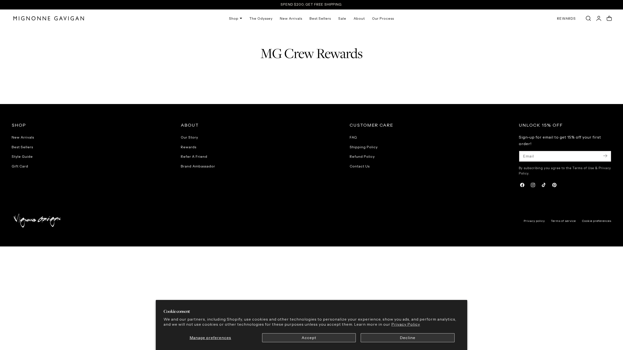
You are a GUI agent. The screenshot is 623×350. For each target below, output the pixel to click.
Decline (407, 337)
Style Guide (22, 156)
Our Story (189, 137)
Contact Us (360, 166)
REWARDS (566, 18)
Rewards (188, 147)
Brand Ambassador (198, 166)
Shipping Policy (364, 147)
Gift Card (20, 166)
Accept (309, 337)
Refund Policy (362, 156)
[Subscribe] (605, 156)
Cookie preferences (596, 221)
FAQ (353, 137)
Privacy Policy (405, 324)
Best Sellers (22, 147)
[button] (588, 18)
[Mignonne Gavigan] (37, 220)
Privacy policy (534, 221)
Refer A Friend (194, 156)
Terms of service (563, 221)
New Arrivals (23, 137)
